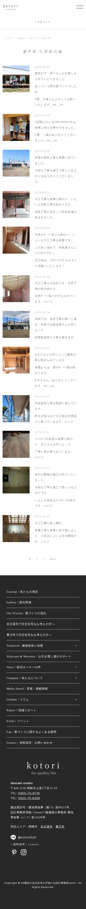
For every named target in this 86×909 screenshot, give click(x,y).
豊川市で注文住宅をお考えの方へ (29, 634)
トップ (8, 38)
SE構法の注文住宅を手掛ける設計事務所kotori (48, 883)
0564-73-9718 (29, 793)
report (21, 38)
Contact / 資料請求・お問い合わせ (30, 742)
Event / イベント (18, 721)
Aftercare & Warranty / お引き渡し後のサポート (39, 656)
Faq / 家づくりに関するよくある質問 (31, 731)
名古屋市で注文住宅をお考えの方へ (31, 624)
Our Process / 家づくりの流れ (26, 613)
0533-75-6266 (29, 798)
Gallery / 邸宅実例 (19, 602)
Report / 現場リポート (21, 710)
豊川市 (60, 826)
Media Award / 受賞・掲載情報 (27, 688)
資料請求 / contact (26, 844)
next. (53, 558)
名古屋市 (47, 826)
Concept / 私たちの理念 (22, 591)
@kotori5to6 (27, 837)
